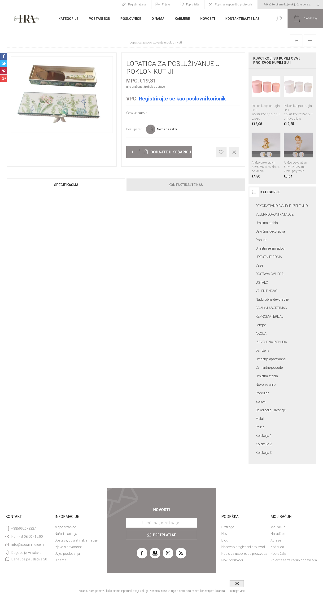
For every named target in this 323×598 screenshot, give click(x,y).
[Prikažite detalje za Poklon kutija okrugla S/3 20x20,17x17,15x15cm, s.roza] (266, 99)
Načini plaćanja (66, 534)
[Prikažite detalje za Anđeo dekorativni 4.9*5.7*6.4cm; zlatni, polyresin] (266, 153)
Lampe (261, 325)
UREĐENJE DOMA (269, 257)
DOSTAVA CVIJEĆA (270, 274)
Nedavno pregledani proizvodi (243, 547)
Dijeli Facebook (3, 56)
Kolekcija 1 (264, 436)
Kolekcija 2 (264, 444)
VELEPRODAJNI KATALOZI (275, 214)
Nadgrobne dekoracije (272, 299)
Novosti (227, 534)
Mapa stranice (65, 527)
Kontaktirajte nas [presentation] (186, 185)
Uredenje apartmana (271, 359)
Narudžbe (278, 534)
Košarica (277, 547)
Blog (224, 540)
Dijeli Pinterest (3, 70)
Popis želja (279, 553)
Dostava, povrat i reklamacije (76, 540)
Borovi (261, 401)
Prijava (166, 4)
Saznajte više (236, 591)
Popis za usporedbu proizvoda (233, 4)
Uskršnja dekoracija (270, 231)
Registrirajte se (137, 4)
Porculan (262, 393)
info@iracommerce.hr (27, 544)
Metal (260, 418)
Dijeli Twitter (3, 63)
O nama (60, 560)
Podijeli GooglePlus (3, 78)
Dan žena (262, 350)
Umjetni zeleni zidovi (270, 248)
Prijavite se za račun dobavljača (294, 560)
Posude (261, 240)
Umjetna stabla (267, 223)
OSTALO (262, 282)
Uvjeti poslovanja (67, 553)
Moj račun (278, 527)
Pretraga (227, 527)
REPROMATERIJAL (269, 316)
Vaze (259, 265)
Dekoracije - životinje (271, 410)
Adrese (276, 540)
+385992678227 (23, 528)
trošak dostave (154, 86)
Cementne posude (269, 367)
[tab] (66, 184)
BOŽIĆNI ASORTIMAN (271, 308)
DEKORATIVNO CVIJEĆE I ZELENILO (282, 206)
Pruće (260, 427)
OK (237, 583)
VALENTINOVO (267, 291)
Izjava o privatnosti (69, 547)
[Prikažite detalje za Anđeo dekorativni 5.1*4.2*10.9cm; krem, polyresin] (298, 153)
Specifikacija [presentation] (66, 185)
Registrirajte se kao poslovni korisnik (182, 99)
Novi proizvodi (232, 560)
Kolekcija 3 (264, 453)
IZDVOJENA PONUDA (271, 342)
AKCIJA (261, 333)
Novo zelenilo (266, 384)
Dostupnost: (134, 129)
